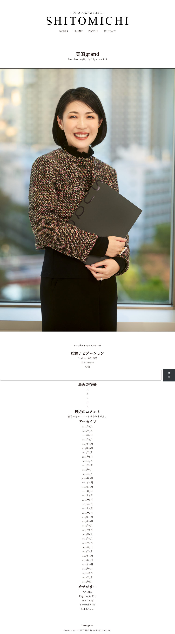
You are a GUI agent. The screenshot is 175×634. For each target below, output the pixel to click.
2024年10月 (87, 487)
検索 (87, 366)
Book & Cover (87, 608)
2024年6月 (87, 499)
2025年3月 (87, 469)
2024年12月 (87, 478)
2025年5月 (87, 461)
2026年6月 (87, 426)
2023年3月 (87, 547)
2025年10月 (87, 448)
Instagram (87, 625)
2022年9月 (87, 568)
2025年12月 (87, 444)
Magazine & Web (92, 345)
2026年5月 (87, 431)
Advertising (87, 600)
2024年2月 (87, 512)
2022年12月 (87, 555)
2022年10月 (87, 564)
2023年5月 (87, 538)
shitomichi (101, 59)
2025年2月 (87, 474)
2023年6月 (87, 534)
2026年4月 (87, 435)
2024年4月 (87, 504)
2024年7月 (87, 495)
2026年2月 (87, 439)
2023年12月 (87, 517)
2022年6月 (87, 581)
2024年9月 (87, 491)
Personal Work (87, 604)
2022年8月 (87, 573)
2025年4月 (87, 465)
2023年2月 (87, 551)
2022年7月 (87, 577)
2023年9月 (87, 525)
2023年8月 (87, 530)
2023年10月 (87, 521)
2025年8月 (87, 456)
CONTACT (110, 31)
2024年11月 (87, 482)
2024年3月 (87, 508)
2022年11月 (87, 560)
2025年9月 (87, 452)
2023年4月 (87, 542)
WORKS (63, 31)
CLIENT (78, 31)
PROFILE (93, 31)
